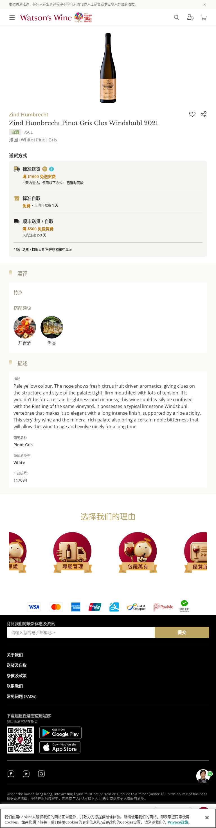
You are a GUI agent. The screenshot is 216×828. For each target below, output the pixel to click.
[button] (190, 17)
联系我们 (15, 686)
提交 (181, 632)
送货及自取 (17, 665)
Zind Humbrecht (28, 114)
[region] (108, 818)
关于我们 (15, 654)
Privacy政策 (178, 822)
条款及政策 (17, 675)
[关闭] (207, 817)
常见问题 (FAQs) (21, 696)
